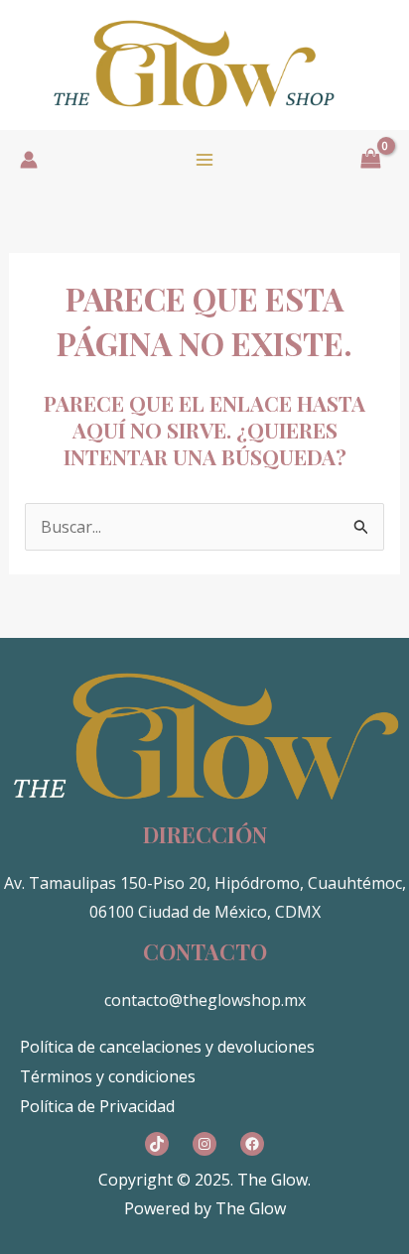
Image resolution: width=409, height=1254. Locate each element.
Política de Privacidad (97, 1106)
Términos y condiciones (108, 1076)
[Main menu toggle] (204, 160)
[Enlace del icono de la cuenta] (29, 160)
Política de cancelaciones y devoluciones (167, 1047)
